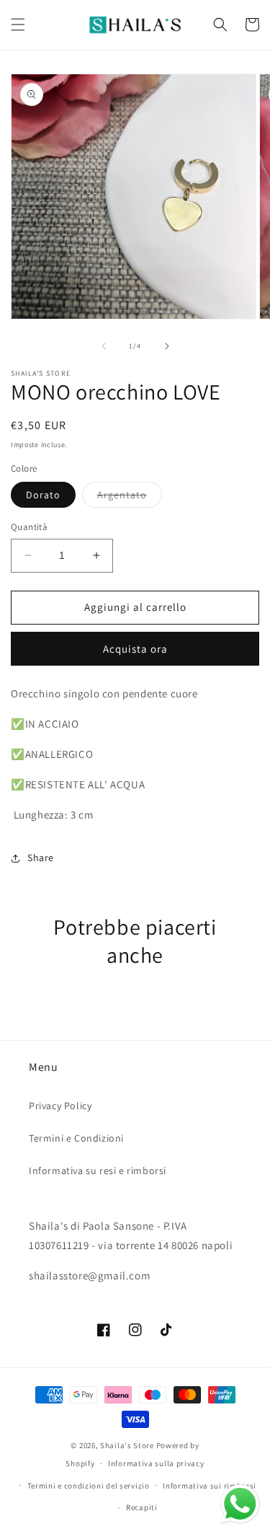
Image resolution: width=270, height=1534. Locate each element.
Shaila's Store (127, 1445)
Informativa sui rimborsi (209, 1486)
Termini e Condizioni (76, 1138)
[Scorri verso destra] (167, 346)
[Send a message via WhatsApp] (240, 1504)
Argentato (129, 498)
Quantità (29, 527)
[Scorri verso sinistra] (104, 346)
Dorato (43, 494)
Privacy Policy (60, 1105)
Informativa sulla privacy (156, 1463)
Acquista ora (135, 649)
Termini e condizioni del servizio (88, 1486)
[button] (18, 24)
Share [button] (40, 857)
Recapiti (142, 1507)
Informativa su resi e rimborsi (97, 1170)
